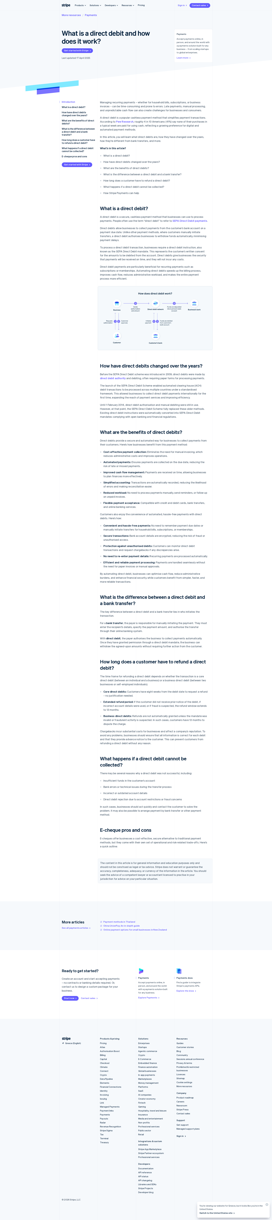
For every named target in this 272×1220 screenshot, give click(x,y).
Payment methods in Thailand (119, 921)
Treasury (104, 1142)
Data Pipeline (106, 1078)
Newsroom (182, 1105)
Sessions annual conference (190, 1059)
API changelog (145, 1180)
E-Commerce (144, 1059)
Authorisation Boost (110, 1051)
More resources (71, 15)
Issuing (103, 1098)
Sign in (181, 5)
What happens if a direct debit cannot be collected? (78, 150)
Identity (104, 1090)
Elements (104, 1082)
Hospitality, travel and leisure (152, 1110)
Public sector (144, 1130)
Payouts (104, 1118)
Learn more (182, 57)
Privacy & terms (184, 1063)
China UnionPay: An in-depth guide (121, 925)
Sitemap (181, 1078)
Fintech (141, 1102)
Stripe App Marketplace (150, 1149)
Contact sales (199, 5)
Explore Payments (147, 997)
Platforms (143, 1086)
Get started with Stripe (76, 50)
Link (102, 1102)
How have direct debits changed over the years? (74, 114)
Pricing (141, 5)
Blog (179, 1051)
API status (143, 1176)
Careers (180, 1101)
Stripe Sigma (106, 1130)
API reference (145, 1172)
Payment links (107, 1110)
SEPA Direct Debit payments (190, 220)
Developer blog (145, 1192)
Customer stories (185, 1047)
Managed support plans (188, 1128)
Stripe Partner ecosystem (151, 1153)
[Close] (266, 1205)
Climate (104, 1067)
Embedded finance (147, 1063)
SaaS (140, 1090)
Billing (103, 1055)
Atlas (102, 1047)
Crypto (103, 1074)
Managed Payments (110, 1106)
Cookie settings (184, 1082)
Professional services (149, 1126)
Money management (148, 1082)
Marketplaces (145, 1078)
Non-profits (144, 1122)
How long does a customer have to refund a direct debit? (78, 141)
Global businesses (147, 1071)
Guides (180, 1043)
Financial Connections (110, 1086)
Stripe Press (183, 1109)
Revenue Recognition (110, 1126)
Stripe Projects (145, 1188)
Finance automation (148, 1067)
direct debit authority (113, 378)
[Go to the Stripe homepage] (65, 1038)
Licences (181, 1074)
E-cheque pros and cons (74, 156)
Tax (102, 1134)
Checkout (105, 1063)
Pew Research (124, 121)
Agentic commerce (147, 1051)
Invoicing (104, 1094)
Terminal (104, 1138)
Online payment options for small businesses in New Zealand (135, 929)
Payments (91, 15)
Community (182, 1055)
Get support (183, 1124)
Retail (141, 1134)
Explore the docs (185, 990)
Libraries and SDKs (147, 1184)
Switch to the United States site (215, 1212)
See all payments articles (75, 927)
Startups (142, 1047)
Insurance (143, 1114)
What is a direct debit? (73, 107)
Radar (103, 1122)
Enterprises (144, 1043)
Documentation (146, 1168)
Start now (69, 998)
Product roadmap (185, 1097)
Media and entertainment (150, 1118)
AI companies (144, 1094)
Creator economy (147, 1098)
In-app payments (146, 1074)
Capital (103, 1059)
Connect (104, 1071)
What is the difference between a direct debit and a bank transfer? (78, 131)
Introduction (68, 101)
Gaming (142, 1106)
